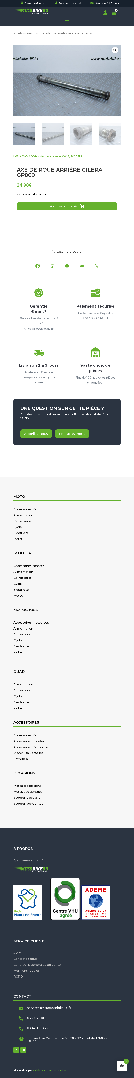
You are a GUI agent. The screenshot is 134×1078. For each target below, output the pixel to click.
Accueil (17, 33)
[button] (115, 50)
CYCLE (38, 33)
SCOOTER (28, 33)
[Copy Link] (96, 266)
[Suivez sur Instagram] (23, 1050)
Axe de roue (49, 33)
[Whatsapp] (52, 266)
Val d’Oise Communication (49, 1070)
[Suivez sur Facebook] (16, 1050)
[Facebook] (38, 266)
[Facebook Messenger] (67, 266)
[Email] (82, 266)
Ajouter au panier (64, 206)
